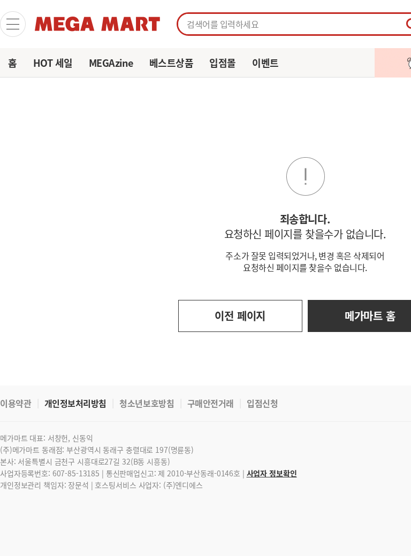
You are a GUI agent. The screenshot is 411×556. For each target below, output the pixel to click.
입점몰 (222, 63)
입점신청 (262, 403)
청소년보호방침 (146, 403)
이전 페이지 (240, 315)
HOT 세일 (53, 63)
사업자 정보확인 (272, 473)
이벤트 (265, 63)
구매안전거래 (210, 403)
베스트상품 (171, 63)
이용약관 (15, 403)
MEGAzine (111, 63)
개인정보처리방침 (75, 403)
